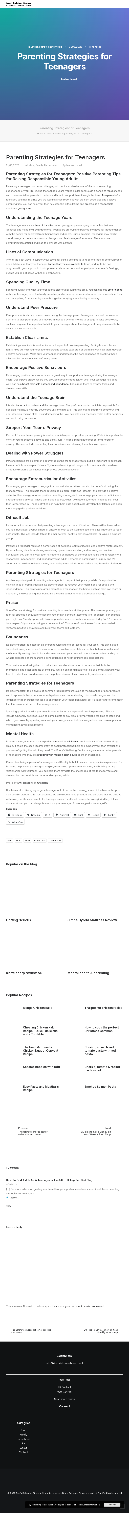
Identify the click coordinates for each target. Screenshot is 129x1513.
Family (43, 46)
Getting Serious (18, 920)
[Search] (111, 4)
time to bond (115, 289)
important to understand (30, 405)
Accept (112, 1504)
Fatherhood (55, 46)
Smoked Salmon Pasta (100, 1086)
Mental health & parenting (88, 973)
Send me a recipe (64, 1399)
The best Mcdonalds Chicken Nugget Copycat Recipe (40, 1051)
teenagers (55, 840)
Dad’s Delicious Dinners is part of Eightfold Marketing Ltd (92, 1493)
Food (23, 1430)
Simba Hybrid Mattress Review (92, 920)
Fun (24, 1443)
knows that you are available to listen (69, 264)
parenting (39, 840)
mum (27, 840)
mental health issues (67, 741)
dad (10, 840)
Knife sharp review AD (24, 973)
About (23, 1447)
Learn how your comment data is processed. (78, 1306)
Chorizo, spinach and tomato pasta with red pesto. (100, 1051)
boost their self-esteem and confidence (45, 384)
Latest (34, 46)
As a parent (108, 195)
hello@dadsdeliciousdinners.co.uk (64, 1363)
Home (40, 133)
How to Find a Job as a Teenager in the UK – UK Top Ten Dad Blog (49, 1180)
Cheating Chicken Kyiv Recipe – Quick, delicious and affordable (40, 1031)
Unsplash (42, 782)
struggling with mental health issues (56, 754)
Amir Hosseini (25, 782)
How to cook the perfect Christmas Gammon (101, 1029)
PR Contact (64, 1387)
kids (18, 840)
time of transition (44, 225)
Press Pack (64, 1379)
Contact (23, 1452)
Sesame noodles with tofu (41, 1067)
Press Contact (64, 1391)
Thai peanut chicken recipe (103, 1008)
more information (92, 1504)
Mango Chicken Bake (37, 1008)
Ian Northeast (69, 79)
